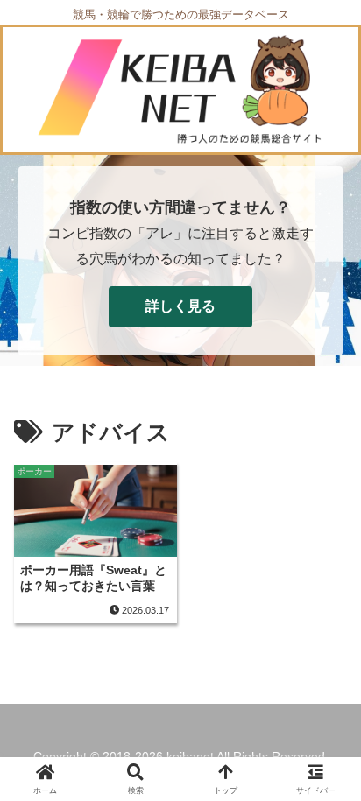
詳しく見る (180, 306)
